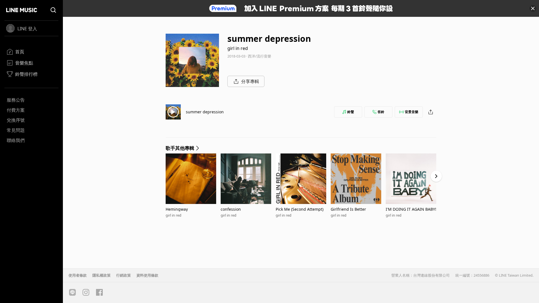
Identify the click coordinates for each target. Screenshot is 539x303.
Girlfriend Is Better (348, 209)
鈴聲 (350, 111)
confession (231, 209)
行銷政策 (123, 275)
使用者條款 (77, 275)
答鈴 (381, 111)
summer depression (205, 111)
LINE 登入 (27, 29)
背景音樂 (411, 111)
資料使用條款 (147, 275)
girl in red (237, 48)
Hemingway (177, 209)
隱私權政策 (101, 275)
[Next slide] (436, 176)
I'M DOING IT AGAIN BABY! (411, 209)
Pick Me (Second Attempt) (299, 209)
